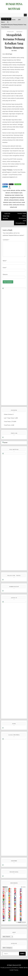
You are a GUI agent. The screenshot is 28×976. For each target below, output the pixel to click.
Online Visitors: (8, 414)
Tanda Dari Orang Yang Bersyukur (6, 216)
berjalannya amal (9, 195)
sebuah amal (13, 207)
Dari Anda (14, 51)
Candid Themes (14, 970)
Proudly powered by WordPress (9, 968)
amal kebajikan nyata (16, 193)
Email (5, 268)
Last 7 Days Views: (9, 418)
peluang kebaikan (14, 200)
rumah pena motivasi (18, 205)
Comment (6, 240)
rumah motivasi (16, 202)
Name (5, 261)
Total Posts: (7, 425)
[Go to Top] (26, 974)
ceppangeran (19, 32)
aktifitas (18, 190)
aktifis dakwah (11, 190)
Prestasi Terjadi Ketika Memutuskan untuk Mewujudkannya (21, 218)
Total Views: (7, 422)
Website (5, 274)
